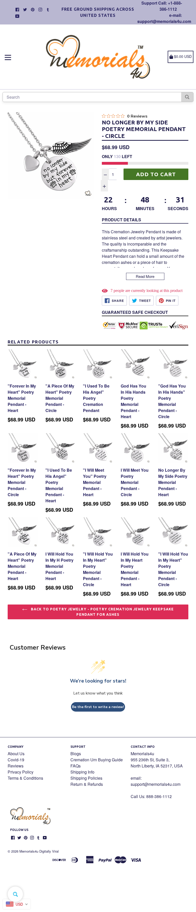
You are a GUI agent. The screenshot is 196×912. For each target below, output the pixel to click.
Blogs (75, 753)
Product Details (121, 220)
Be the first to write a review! (98, 706)
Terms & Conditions (25, 778)
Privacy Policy (20, 772)
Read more (145, 276)
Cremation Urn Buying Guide (96, 760)
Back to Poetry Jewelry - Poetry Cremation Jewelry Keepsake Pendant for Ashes (102, 611)
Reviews (15, 766)
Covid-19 (16, 760)
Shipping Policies (86, 778)
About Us (16, 753)
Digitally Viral (49, 851)
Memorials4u (28, 851)
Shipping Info (82, 772)
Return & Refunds (86, 784)
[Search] (187, 97)
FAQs (75, 766)
